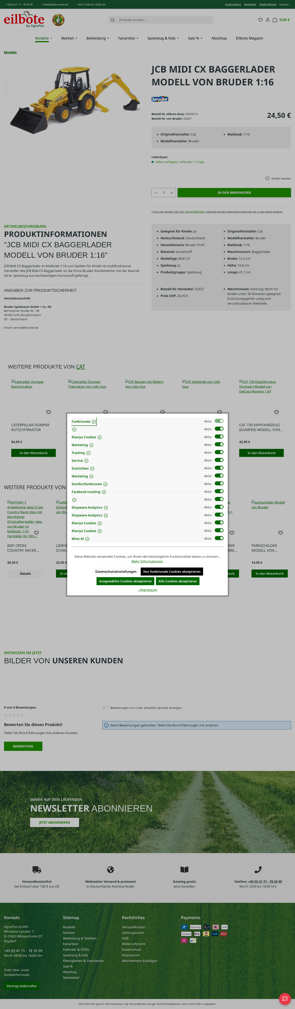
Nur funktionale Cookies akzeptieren (171, 571)
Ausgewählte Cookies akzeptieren (125, 581)
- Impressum (147, 590)
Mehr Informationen (147, 561)
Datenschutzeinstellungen (115, 571)
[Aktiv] (219, 421)
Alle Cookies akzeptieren (178, 581)
